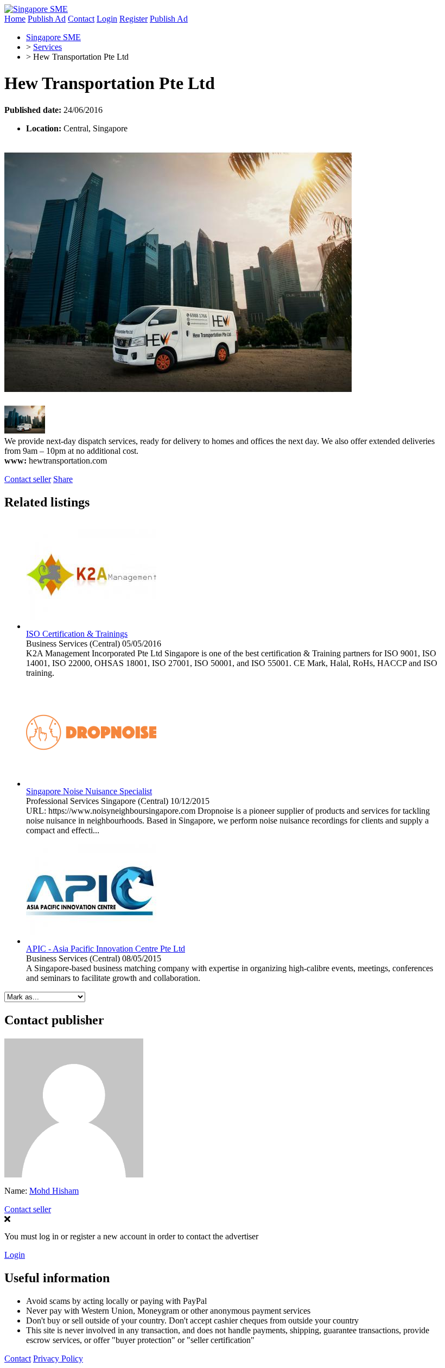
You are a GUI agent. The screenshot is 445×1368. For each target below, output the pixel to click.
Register (133, 18)
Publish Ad (47, 18)
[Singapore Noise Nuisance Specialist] (91, 783)
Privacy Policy (58, 1358)
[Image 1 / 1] (178, 399)
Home (15, 18)
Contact (81, 18)
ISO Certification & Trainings (77, 633)
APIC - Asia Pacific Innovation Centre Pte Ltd (105, 948)
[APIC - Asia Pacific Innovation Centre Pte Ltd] (91, 941)
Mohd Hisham (54, 1190)
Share (63, 479)
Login (107, 18)
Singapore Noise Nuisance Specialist (89, 791)
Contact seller (27, 479)
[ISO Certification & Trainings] (91, 626)
